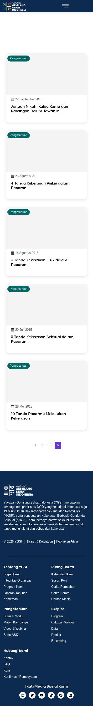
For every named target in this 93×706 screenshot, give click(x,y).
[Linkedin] (70, 695)
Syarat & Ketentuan (40, 541)
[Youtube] (41, 695)
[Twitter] (32, 695)
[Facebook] (60, 695)
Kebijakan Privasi (67, 541)
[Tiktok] (51, 695)
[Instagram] (22, 695)
